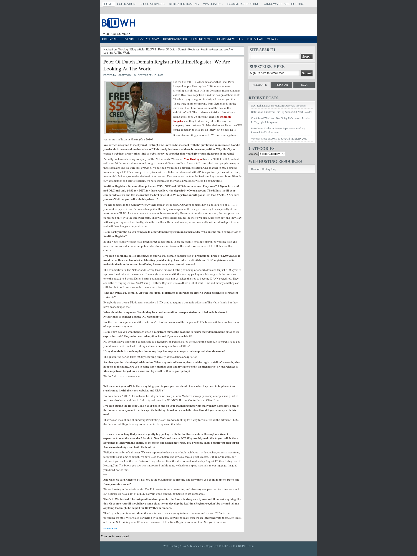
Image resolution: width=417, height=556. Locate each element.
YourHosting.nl (193, 159)
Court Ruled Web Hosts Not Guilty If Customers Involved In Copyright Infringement (281, 120)
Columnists (110, 39)
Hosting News (201, 39)
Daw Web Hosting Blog (263, 169)
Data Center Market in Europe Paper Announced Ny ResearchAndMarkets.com (278, 130)
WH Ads (272, 39)
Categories (253, 153)
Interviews (255, 39)
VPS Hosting (213, 4)
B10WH (155, 23)
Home (108, 4)
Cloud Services (152, 4)
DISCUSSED (259, 85)
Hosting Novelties (229, 39)
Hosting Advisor (175, 39)
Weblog (123, 49)
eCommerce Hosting (243, 4)
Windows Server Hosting (284, 4)
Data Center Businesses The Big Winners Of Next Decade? (281, 111)
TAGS (304, 85)
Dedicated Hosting (184, 4)
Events (129, 39)
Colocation (126, 4)
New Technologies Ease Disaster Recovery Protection (278, 105)
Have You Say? (148, 39)
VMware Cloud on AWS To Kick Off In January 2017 (279, 138)
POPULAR (281, 85)
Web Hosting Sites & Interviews (183, 546)
